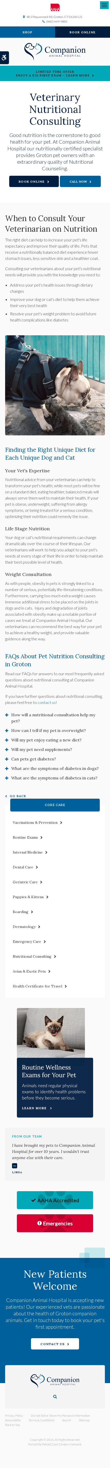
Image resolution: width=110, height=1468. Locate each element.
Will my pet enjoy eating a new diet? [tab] (46, 739)
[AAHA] (55, 7)
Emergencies (58, 1223)
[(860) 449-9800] (80, 181)
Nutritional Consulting (32, 956)
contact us (47, 702)
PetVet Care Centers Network (61, 1444)
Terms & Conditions (41, 1420)
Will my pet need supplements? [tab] (41, 749)
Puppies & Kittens (28, 897)
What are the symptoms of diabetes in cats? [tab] (54, 777)
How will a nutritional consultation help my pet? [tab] (53, 717)
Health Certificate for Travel (37, 986)
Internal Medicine (28, 852)
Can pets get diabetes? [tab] (33, 758)
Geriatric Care (25, 882)
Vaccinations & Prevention (35, 822)
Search (66, 1420)
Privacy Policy (14, 1415)
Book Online (82, 32)
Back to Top (12, 1425)
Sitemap (84, 1420)
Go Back (18, 796)
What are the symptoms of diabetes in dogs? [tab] (55, 768)
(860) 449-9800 (57, 21)
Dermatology (24, 926)
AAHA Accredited (58, 1200)
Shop (28, 32)
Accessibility (13, 1420)
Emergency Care (27, 941)
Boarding (20, 911)
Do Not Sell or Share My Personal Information (60, 1415)
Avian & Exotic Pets (29, 971)
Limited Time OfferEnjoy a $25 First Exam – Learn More (53, 73)
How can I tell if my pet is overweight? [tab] (48, 730)
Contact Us (52, 1344)
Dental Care (23, 867)
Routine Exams (25, 837)
